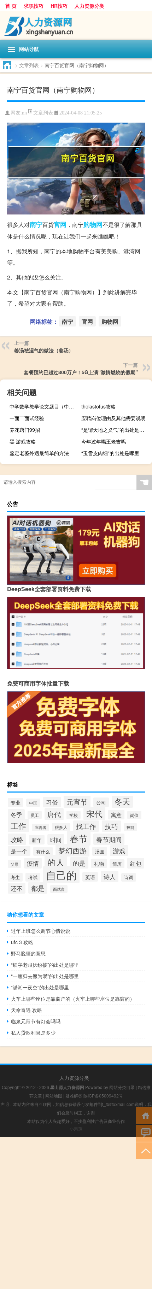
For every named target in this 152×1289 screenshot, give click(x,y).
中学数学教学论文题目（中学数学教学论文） (44, 406)
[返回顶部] (144, 1150)
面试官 (59, 889)
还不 (17, 888)
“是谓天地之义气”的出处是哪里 (115, 429)
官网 (60, 224)
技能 (130, 827)
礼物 (99, 863)
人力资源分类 (89, 5)
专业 (16, 802)
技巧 (111, 826)
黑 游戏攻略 (23, 441)
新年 (37, 839)
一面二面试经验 (27, 418)
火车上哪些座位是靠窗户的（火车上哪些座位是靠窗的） (73, 998)
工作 (18, 825)
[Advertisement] (76, 1213)
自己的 (61, 874)
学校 (73, 815)
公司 (101, 802)
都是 (38, 888)
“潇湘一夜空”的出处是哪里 (40, 987)
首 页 (11, 5)
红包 (135, 863)
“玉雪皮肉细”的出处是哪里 (110, 453)
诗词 (128, 877)
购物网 (93, 224)
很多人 (61, 827)
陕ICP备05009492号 (103, 1096)
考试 (32, 877)
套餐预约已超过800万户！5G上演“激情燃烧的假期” (81, 372)
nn (24, 113)
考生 (15, 877)
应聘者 (40, 827)
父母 (14, 864)
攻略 (17, 839)
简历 (117, 863)
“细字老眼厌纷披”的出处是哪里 (45, 964)
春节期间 (109, 839)
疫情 (33, 863)
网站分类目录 (122, 1087)
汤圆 (99, 851)
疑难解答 (73, 1096)
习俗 (52, 802)
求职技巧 (33, 5)
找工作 (86, 826)
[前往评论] (144, 1133)
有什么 (43, 851)
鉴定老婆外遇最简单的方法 (39, 453)
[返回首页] (144, 1115)
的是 (79, 862)
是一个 (19, 851)
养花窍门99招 (25, 429)
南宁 (36, 224)
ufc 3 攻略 (22, 942)
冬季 (16, 814)
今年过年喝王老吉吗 (103, 441)
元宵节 (77, 801)
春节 (79, 838)
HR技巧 (59, 5)
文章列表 (29, 65)
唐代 (54, 814)
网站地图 (53, 1096)
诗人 (110, 876)
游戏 (119, 850)
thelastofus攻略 (98, 406)
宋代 (94, 813)
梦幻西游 (72, 850)
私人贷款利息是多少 (33, 1032)
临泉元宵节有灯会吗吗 (35, 1021)
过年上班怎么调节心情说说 (40, 930)
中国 (33, 803)
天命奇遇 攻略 (26, 1009)
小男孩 (76, 1128)
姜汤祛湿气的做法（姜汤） (44, 350)
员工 (34, 815)
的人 (55, 862)
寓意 (116, 814)
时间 (56, 839)
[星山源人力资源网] (76, 25)
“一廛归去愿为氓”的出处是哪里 (45, 975)
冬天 (122, 801)
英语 (90, 877)
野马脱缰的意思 (28, 953)
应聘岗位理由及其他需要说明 (113, 418)
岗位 (134, 815)
